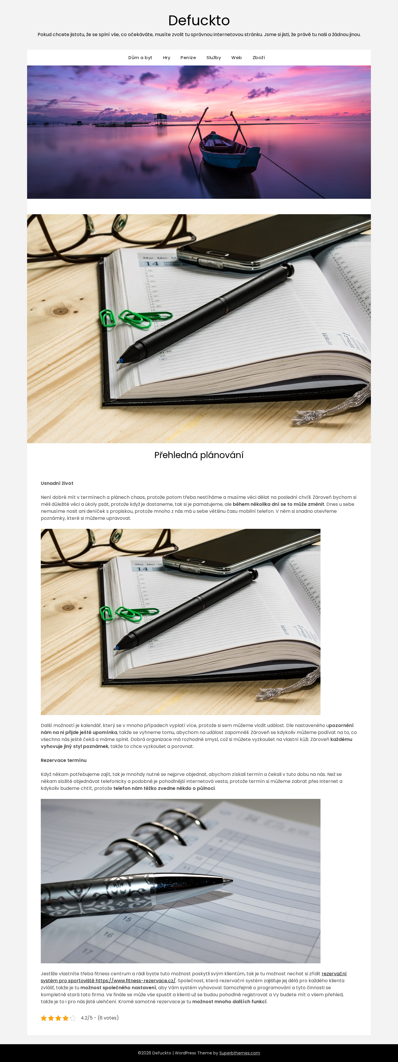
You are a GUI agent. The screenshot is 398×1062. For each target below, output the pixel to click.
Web (236, 57)
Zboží (259, 57)
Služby (214, 57)
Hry (166, 57)
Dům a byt (140, 57)
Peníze (188, 57)
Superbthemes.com (239, 1053)
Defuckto (199, 20)
